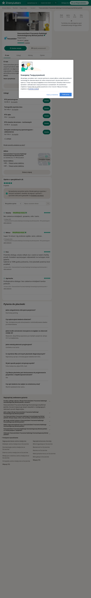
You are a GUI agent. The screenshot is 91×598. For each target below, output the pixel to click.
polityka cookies (33, 89)
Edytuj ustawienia (52, 95)
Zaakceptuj (65, 94)
